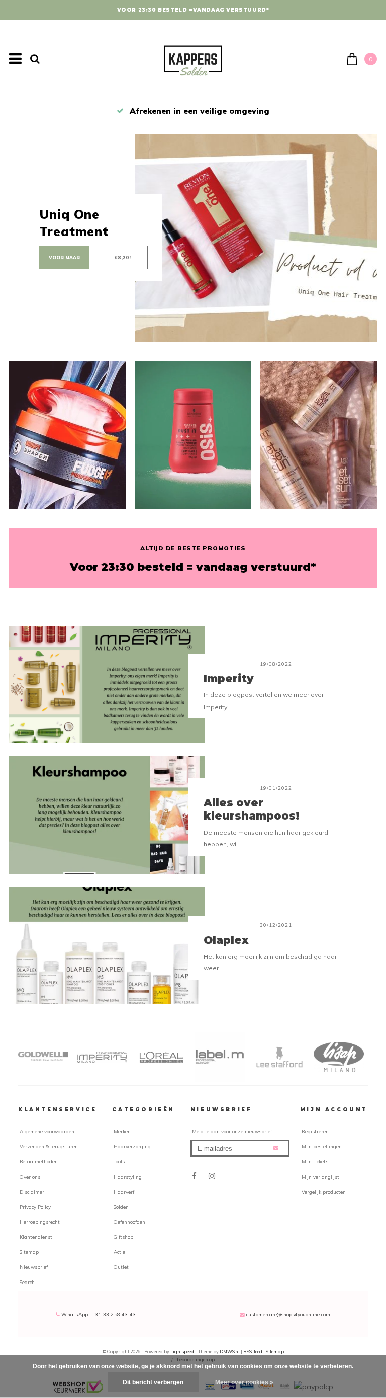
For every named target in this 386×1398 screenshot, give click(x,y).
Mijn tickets (315, 1161)
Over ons (30, 1177)
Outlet (121, 1267)
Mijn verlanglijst (320, 1177)
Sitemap (29, 1252)
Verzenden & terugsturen (49, 1146)
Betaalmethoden (39, 1161)
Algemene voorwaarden (47, 1131)
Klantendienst (36, 1237)
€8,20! (123, 257)
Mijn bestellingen (322, 1146)
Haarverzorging (132, 1146)
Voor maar (64, 257)
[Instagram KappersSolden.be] (212, 1176)
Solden (121, 1207)
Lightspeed (182, 1351)
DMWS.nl (230, 1351)
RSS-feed (252, 1351)
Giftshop (123, 1237)
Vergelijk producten (324, 1192)
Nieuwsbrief (34, 1267)
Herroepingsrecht (40, 1222)
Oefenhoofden (129, 1222)
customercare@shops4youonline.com (288, 1314)
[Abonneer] (275, 1147)
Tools (119, 1161)
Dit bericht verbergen (153, 1382)
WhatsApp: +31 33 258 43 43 (98, 1314)
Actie (119, 1252)
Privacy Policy (35, 1207)
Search (27, 1282)
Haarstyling (128, 1177)
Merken (122, 1131)
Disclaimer (32, 1192)
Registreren (315, 1131)
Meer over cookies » (244, 1382)
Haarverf (124, 1192)
